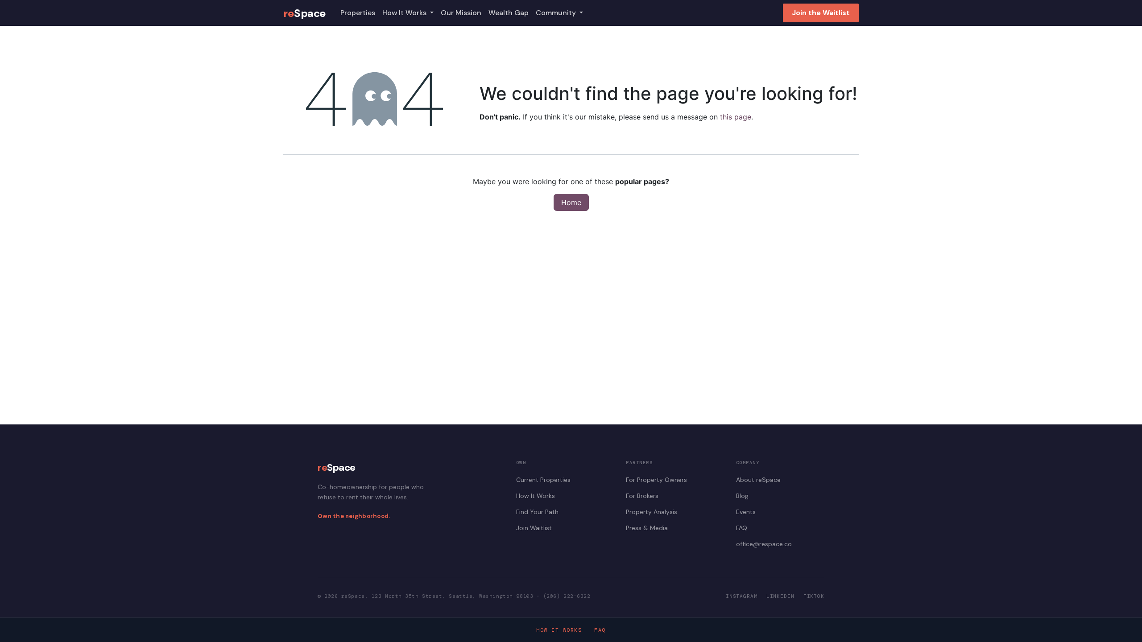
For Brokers (642, 496)
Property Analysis (651, 512)
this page (735, 116)
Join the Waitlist (821, 12)
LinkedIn (780, 596)
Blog (742, 496)
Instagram (741, 596)
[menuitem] (358, 13)
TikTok (813, 596)
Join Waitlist (534, 528)
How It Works (535, 496)
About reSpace (758, 480)
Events (746, 512)
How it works (559, 630)
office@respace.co (764, 544)
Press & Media (647, 528)
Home (571, 202)
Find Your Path (537, 512)
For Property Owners (656, 480)
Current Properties (543, 480)
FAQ (741, 528)
